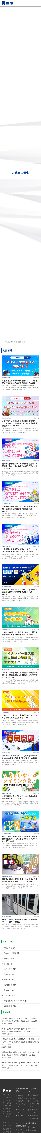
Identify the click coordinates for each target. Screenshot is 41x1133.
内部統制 (7, 974)
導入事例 (7, 990)
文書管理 (7, 995)
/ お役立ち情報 (11, 342)
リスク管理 (8, 969)
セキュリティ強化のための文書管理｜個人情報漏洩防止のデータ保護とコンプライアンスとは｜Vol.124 (19, 839)
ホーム (4, 342)
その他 (6, 964)
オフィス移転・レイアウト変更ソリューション (34, 1104)
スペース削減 (9, 958)
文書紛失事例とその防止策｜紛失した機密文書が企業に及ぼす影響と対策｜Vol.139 (19, 633)
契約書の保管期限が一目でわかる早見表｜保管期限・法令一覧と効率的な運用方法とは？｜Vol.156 (19, 466)
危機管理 (7, 979)
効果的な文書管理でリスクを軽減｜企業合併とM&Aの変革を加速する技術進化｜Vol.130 (19, 757)
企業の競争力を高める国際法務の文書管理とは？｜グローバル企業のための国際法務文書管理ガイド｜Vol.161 (19, 423)
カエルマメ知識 (10, 953)
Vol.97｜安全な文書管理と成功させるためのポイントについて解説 (19, 921)
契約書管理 (8, 985)
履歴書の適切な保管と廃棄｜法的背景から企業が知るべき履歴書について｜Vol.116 (19, 880)
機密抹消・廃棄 (22, 1098)
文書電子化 (21, 1101)
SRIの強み (33, 1130)
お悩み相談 (8, 948)
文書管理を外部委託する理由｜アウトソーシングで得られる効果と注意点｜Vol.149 (19, 550)
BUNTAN (20, 1115)
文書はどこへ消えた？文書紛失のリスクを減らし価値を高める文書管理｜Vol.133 (19, 716)
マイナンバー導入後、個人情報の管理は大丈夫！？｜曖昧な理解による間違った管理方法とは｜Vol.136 (19, 675)
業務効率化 (8, 1006)
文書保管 (20, 1095)
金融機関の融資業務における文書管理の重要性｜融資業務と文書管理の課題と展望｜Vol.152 (19, 509)
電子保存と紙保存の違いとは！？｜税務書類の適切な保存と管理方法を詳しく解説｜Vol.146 (19, 592)
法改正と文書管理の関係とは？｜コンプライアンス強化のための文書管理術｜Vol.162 (19, 382)
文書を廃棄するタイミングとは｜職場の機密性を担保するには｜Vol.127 (19, 797)
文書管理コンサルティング (14, 1001)
